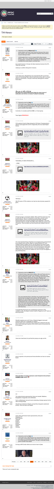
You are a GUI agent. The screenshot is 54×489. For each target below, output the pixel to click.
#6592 (50, 214)
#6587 (50, 73)
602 (46, 461)
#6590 (50, 158)
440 (31, 461)
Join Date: (5, 57)
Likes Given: (5, 60)
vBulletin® (47, 486)
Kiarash (7, 396)
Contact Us (39, 482)
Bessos (7, 52)
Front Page (29, 482)
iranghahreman (7, 359)
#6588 (50, 99)
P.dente (7, 341)
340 (21, 461)
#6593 (50, 269)
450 (35, 461)
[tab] (3, 42)
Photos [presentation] (16, 41)
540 (42, 461)
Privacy (45, 482)
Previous (14, 461)
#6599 (50, 413)
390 (24, 461)
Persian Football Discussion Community (21, 22)
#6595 (50, 336)
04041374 (7, 126)
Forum (5, 22)
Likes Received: (6, 59)
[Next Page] (46, 44)
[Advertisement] (27, 5)
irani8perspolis (7, 418)
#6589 (50, 121)
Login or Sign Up (47, 0)
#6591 (50, 196)
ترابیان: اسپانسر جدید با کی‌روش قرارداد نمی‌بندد (35, 229)
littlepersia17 (7, 201)
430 (28, 461)
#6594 (50, 318)
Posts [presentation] (3, 41)
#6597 (50, 373)
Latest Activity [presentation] (9, 41)
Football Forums (10, 22)
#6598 (50, 391)
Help (35, 482)
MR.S (7, 274)
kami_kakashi (7, 104)
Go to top (50, 482)
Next (50, 461)
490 (39, 461)
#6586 (50, 47)
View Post (36, 50)
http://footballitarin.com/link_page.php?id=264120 (37, 131)
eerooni (7, 378)
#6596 (50, 354)
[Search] (52, 14)
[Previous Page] (42, 44)
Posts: (4, 58)
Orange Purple (5, 482)
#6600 (50, 433)
